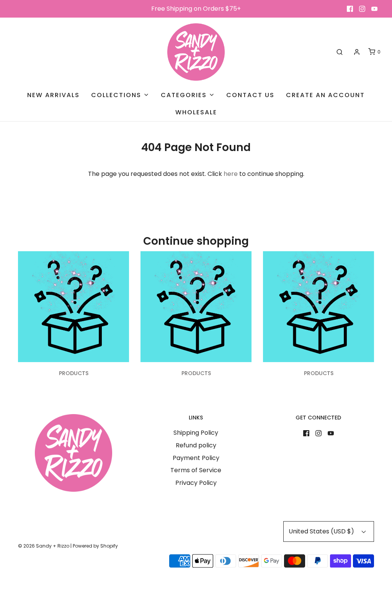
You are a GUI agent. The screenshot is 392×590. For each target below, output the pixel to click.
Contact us (250, 95)
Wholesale (196, 112)
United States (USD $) (322, 531)
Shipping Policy (195, 432)
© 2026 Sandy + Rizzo (43, 546)
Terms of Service (195, 470)
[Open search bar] (339, 52)
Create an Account (325, 95)
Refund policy (196, 445)
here (231, 173)
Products (73, 373)
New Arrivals (53, 95)
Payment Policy (196, 457)
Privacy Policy (196, 482)
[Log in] (356, 52)
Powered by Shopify (95, 546)
